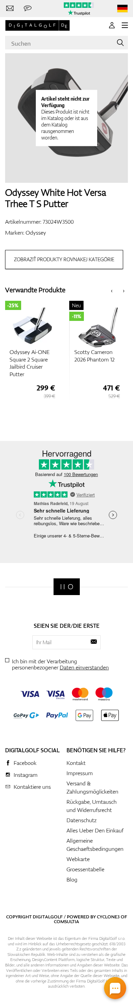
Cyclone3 (108, 917)
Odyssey (36, 232)
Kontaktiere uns (32, 786)
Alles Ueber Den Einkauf (94, 830)
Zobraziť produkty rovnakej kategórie (64, 259)
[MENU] (125, 25)
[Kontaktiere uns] (10, 8)
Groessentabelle (85, 869)
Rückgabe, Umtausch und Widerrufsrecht (91, 806)
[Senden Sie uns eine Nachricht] (27, 8)
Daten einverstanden (84, 667)
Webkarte (78, 859)
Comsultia (66, 921)
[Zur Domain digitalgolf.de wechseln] (122, 8)
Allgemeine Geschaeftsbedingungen (94, 845)
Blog (71, 879)
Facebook (25, 763)
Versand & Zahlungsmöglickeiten (92, 787)
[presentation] (111, 290)
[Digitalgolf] (67, 586)
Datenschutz (81, 820)
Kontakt (76, 763)
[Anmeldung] (111, 25)
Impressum (79, 773)
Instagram (26, 775)
